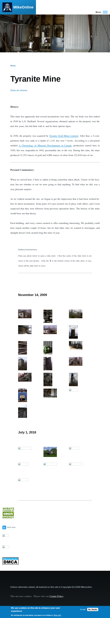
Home (13, 66)
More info (57, 615)
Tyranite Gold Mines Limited (63, 135)
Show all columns (18, 90)
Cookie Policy (56, 596)
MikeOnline (23, 7)
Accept (82, 609)
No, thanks (92, 609)
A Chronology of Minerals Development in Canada (45, 145)
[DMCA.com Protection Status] (55, 561)
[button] (29, 313)
